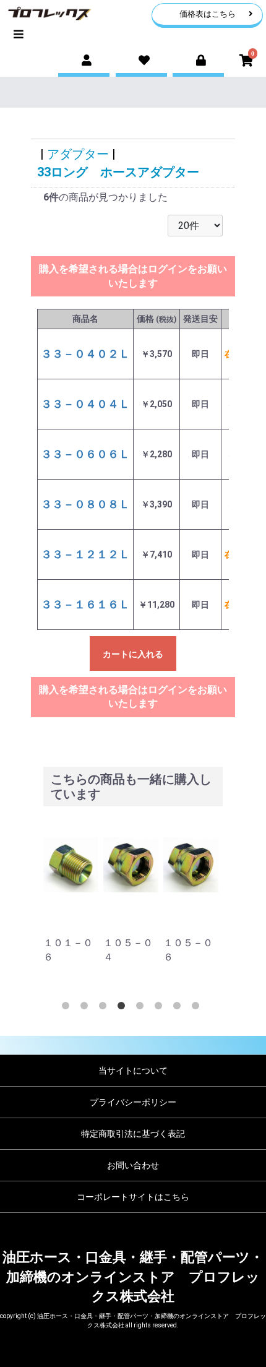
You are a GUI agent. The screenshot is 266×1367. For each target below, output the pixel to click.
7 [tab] (179, 1008)
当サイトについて (133, 1071)
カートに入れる (133, 654)
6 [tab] (161, 1008)
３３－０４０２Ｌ (85, 353)
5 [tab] (142, 1008)
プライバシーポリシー (133, 1102)
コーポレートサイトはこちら (133, 1197)
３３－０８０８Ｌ (85, 504)
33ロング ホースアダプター (118, 172)
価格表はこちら (207, 14)
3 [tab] (105, 1008)
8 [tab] (198, 1008)
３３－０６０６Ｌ (85, 453)
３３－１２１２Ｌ (85, 554)
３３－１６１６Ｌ (85, 604)
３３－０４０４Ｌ (85, 403)
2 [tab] (86, 1008)
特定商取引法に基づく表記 (133, 1134)
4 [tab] (124, 1008)
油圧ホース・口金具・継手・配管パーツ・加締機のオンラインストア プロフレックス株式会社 (133, 1276)
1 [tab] (68, 1008)
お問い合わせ (133, 1165)
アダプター (78, 154)
